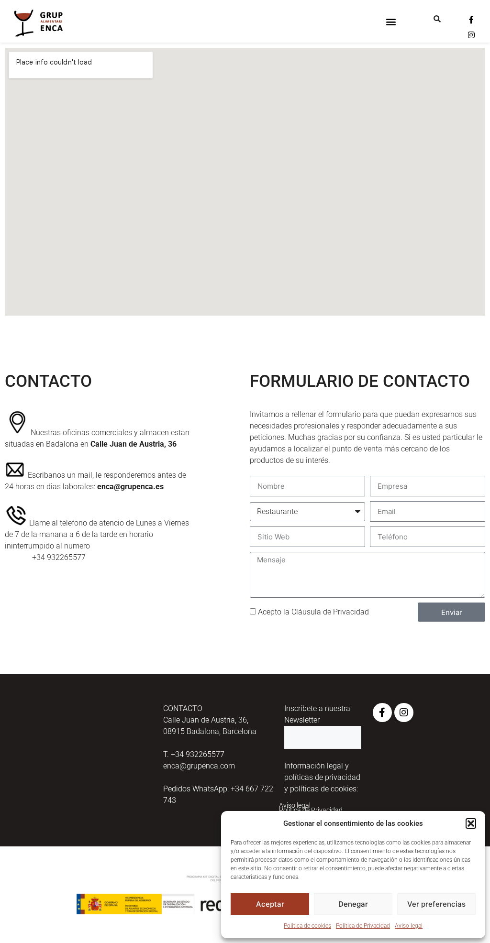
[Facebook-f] (471, 19)
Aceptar (270, 904)
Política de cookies (307, 925)
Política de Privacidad (363, 925)
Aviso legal (409, 925)
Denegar (353, 904)
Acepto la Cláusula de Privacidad (313, 611)
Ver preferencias (436, 904)
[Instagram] (471, 35)
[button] (471, 823)
